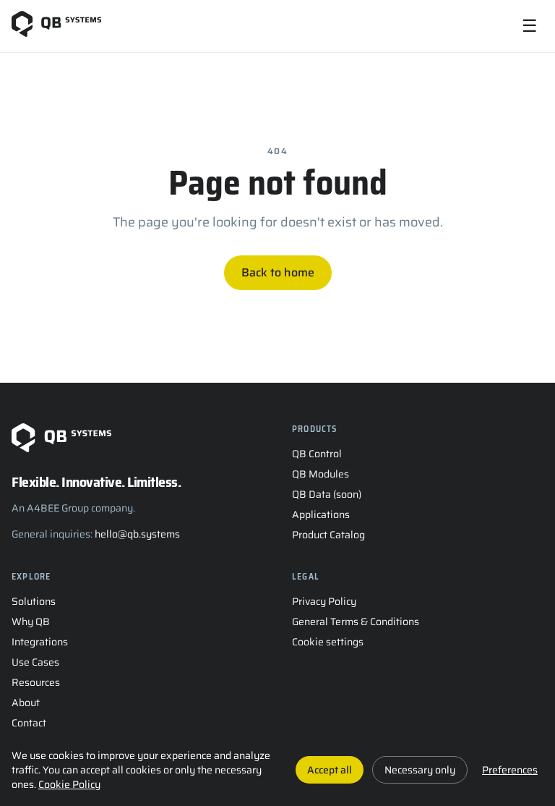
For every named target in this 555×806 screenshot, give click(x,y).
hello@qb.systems (137, 534)
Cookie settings (327, 642)
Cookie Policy (69, 784)
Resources (36, 682)
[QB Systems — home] (56, 26)
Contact (29, 723)
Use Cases (35, 662)
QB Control (317, 454)
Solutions (34, 601)
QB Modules (320, 474)
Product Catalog (328, 535)
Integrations (40, 642)
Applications (321, 514)
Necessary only (419, 770)
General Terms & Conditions (355, 621)
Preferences (510, 770)
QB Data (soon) (326, 494)
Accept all (329, 770)
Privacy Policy (324, 601)
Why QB (31, 621)
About (26, 702)
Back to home (277, 272)
